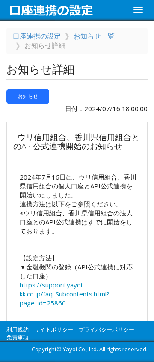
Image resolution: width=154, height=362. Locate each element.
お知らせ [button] (28, 96)
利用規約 (17, 329)
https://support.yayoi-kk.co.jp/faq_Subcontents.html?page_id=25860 (65, 294)
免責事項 (17, 337)
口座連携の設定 (37, 36)
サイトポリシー (53, 329)
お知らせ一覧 (94, 36)
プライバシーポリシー (106, 329)
